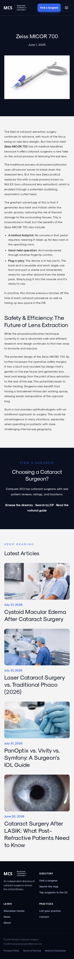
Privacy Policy (11, 950)
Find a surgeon (48, 880)
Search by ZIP (44, 505)
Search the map (48, 886)
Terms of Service (32, 950)
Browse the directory (19, 505)
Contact (44, 916)
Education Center (14, 911)
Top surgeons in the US (53, 892)
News (7, 916)
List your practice (50, 911)
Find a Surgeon (49, 7)
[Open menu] (66, 8)
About (7, 922)
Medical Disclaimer (55, 950)
